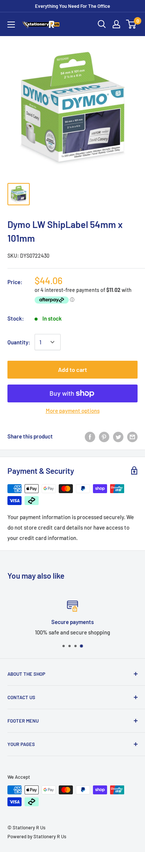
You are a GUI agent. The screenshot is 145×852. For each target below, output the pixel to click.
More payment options (73, 410)
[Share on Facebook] (90, 436)
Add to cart (72, 369)
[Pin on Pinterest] (104, 436)
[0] (131, 24)
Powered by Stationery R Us (36, 836)
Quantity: (18, 342)
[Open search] (102, 24)
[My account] (116, 24)
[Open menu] (11, 25)
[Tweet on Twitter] (118, 436)
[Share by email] (132, 436)
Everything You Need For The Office (72, 6)
